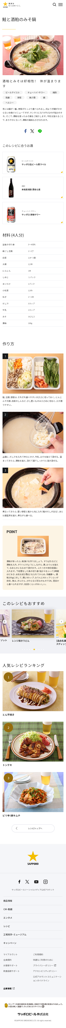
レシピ (6, 926)
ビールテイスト (13, 92)
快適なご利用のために (43, 959)
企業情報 (7, 988)
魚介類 (32, 97)
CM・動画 (7, 909)
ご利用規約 (38, 954)
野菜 (19, 97)
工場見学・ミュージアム (14, 934)
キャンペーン (9, 943)
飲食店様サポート (11, 971)
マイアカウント (10, 954)
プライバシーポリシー (43, 965)
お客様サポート (10, 965)
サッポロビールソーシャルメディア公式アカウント (33, 889)
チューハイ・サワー (36, 92)
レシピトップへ (35, 828)
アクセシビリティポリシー (45, 971)
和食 (8, 97)
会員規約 (7, 959)
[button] (22, 649)
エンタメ (7, 917)
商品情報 (7, 900)
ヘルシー (10, 102)
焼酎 (55, 92)
